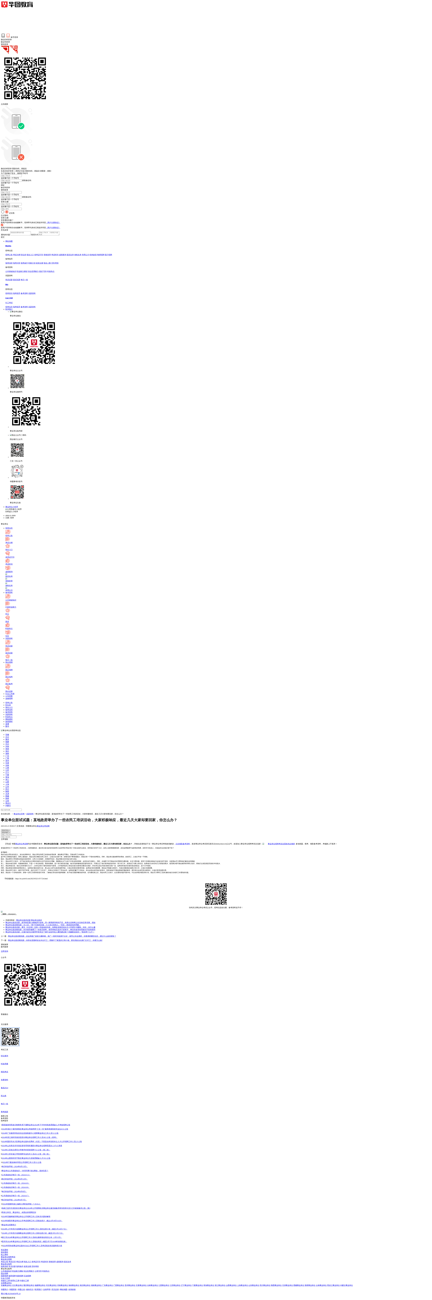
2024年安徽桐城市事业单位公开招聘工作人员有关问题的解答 (26, 1216)
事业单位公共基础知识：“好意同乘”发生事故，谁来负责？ (25, 1171)
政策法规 (39, 263)
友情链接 (72, 1289)
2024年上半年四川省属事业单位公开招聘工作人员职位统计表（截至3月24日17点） (35, 1229)
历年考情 (54, 263)
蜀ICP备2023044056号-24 (10, 1294)
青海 (7, 777)
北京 (7, 737)
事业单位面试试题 (23, 920)
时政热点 (50, 271)
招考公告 (9, 255)
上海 (7, 784)
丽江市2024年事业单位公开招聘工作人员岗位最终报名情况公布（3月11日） (32, 1237)
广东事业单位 (107, 1285)
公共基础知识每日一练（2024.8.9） (16, 1183)
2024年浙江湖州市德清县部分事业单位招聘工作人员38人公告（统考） (30, 1137)
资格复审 (47, 255)
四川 (7, 789)
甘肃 (7, 763)
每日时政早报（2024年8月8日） (14, 1191)
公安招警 (9, 696)
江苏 (7, 770)
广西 (7, 758)
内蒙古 (8, 806)
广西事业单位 (118, 1285)
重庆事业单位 (28, 1285)
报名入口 (30, 255)
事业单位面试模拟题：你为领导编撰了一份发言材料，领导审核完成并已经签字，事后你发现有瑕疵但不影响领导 (50, 930)
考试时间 (54, 255)
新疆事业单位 (310, 1285)
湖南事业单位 (96, 1285)
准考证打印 (38, 255)
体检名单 (77, 255)
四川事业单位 (265, 1285)
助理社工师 (14, 1281)
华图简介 (4, 1289)
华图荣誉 (13, 1289)
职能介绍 (32, 263)
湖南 (7, 753)
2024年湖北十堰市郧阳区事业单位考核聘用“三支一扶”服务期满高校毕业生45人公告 (35, 1129)
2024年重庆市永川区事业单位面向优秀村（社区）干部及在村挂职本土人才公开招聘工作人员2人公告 (42, 1141)
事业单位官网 (19, 814)
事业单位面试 (36, 920)
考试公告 (4, 1262)
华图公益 (21, 1289)
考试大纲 (16, 255)
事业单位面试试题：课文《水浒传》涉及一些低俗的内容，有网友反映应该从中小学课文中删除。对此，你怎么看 (50, 927)
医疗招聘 (108, 255)
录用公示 (85, 255)
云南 (7, 801)
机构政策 (93, 255)
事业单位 (8, 246)
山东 (7, 787)
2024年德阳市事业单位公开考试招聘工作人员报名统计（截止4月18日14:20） (32, 1221)
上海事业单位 (242, 1285)
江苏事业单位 (175, 1285)
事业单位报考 (6, 1264)
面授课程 (9, 722)
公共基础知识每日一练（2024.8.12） (16, 1175)
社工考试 (9, 303)
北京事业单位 (17, 1285)
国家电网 (4, 1276)
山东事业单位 (253, 1285)
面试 (41, 271)
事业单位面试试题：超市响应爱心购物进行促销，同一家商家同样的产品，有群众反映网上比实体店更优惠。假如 (50, 922)
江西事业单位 (163, 1285)
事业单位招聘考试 (8, 1257)
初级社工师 (5, 1281)
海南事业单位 (73, 1285)
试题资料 (32, 293)
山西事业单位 (231, 1285)
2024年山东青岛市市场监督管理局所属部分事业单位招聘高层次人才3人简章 (32, 1146)
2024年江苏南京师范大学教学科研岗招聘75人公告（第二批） (26, 1150)
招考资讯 (9, 293)
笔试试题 (9, 280)
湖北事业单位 (85, 1285)
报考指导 (16, 293)
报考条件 (24, 263)
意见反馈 (55, 1289)
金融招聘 (9, 698)
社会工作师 (9, 298)
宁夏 (7, 775)
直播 (7, 724)
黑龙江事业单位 (333, 1285)
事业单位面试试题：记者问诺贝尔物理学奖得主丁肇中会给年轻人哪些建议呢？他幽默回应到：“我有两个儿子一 (49, 932)
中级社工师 (24, 1281)
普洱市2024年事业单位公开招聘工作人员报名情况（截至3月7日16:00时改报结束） (34, 1241)
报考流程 (9, 263)
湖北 (7, 751)
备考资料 (24, 293)
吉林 (7, 765)
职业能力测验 (17, 1271)
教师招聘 (100, 255)
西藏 (7, 796)
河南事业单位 (62, 1285)
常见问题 (12, 1266)
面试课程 (4, 1252)
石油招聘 (27, 1276)
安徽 (7, 735)
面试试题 (16, 280)
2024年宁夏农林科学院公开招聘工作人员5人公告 (22, 1162)
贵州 (7, 761)
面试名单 (70, 255)
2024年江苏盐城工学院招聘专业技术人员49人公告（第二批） (26, 1154)
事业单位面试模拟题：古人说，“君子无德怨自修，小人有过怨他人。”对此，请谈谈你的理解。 (43, 925)
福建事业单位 (40, 1285)
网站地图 (9, 241)
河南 (7, 746)
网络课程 (9, 719)
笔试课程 (4, 1250)
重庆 (7, 739)
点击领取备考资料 (183, 844)
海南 (7, 749)
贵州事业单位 (130, 1285)
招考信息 (9, 307)
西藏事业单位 (298, 1285)
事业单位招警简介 (9, 1225)
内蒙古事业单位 (346, 1285)
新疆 (7, 798)
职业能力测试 (22, 271)
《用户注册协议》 (53, 222)
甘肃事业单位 (141, 1285)
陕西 (7, 791)
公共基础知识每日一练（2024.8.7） (16, 1196)
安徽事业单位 (6, 1285)
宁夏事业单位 (197, 1285)
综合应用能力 (33, 271)
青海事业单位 (208, 1285)
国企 (6, 284)
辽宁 (7, 772)
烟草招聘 (12, 1276)
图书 (7, 726)
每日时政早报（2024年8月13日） (15, 1166)
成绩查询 (62, 255)
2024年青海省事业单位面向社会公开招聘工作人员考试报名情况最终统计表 (32, 1246)
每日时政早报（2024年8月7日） (14, 1200)
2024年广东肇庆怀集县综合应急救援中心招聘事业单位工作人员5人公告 (30, 1133)
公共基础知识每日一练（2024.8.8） (16, 1187)
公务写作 (38, 1271)
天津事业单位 (287, 1285)
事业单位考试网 (43, 826)
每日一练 (24, 280)
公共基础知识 (10, 271)
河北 (7, 744)
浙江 (7, 779)
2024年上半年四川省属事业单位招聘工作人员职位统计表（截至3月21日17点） (33, 1233)
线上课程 (4, 1255)
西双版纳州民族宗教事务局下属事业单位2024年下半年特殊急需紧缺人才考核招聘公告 (36, 1125)
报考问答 (16, 263)
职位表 (23, 255)
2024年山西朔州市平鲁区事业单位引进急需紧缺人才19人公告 (26, 1158)
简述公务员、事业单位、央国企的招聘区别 (19, 1212)
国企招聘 (9, 662)
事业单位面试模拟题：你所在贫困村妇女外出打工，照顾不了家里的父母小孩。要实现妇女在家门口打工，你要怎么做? (55, 940)
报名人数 (47, 263)
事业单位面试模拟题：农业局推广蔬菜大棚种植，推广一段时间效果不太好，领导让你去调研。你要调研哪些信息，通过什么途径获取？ (62, 936)
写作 (45, 271)
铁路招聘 (19, 1276)
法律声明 (46, 1289)
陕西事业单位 (276, 1285)
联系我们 (9, 309)
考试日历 (12, 1262)
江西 (7, 768)
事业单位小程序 (11, 507)
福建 (7, 742)
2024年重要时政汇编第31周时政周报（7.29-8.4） (22, 1204)
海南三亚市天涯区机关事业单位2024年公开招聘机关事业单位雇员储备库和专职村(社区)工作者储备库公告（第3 (46, 1208)
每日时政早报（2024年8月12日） (15, 1179)
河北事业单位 (51, 1285)
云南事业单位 (321, 1285)
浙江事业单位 (220, 1285)
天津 (7, 794)
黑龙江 (8, 803)
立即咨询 (4, 951)
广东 (7, 756)
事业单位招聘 (6, 1259)
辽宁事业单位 (186, 1285)
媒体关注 (29, 1289)
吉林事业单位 (152, 1285)
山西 (7, 782)
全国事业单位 (6, 1283)
